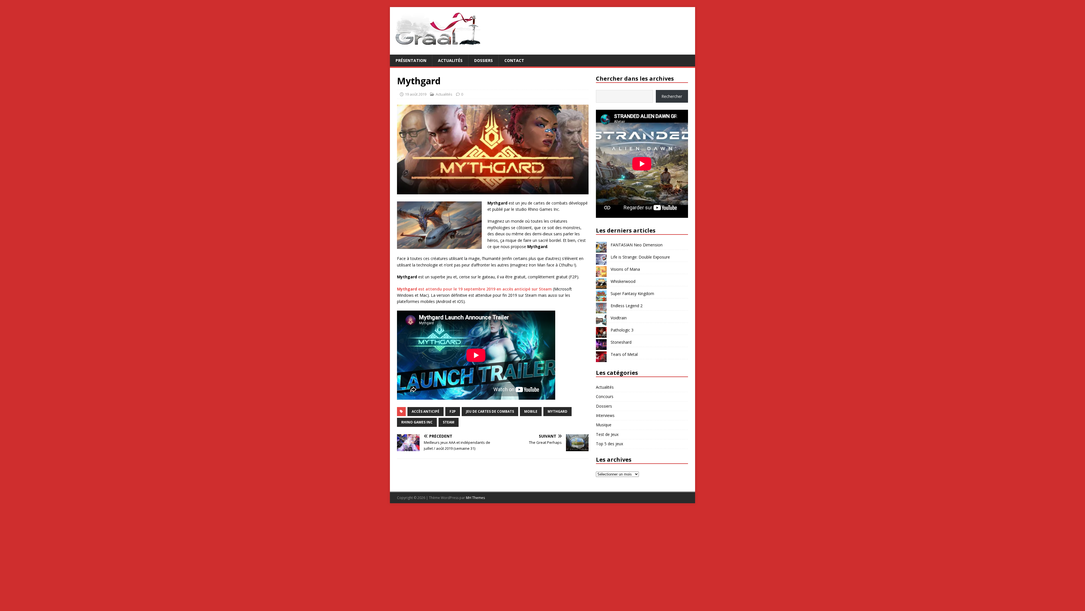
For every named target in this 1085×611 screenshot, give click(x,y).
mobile (530, 411)
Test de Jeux (607, 434)
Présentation (411, 60)
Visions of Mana (625, 269)
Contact (514, 60)
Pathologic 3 (622, 330)
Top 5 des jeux (609, 443)
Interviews (605, 415)
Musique (603, 424)
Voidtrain (619, 317)
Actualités (450, 60)
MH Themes (475, 497)
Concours (604, 396)
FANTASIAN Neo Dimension (637, 245)
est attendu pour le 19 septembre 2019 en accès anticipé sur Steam (474, 289)
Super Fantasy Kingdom (632, 293)
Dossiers (483, 60)
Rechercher (671, 96)
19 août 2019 (415, 94)
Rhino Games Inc (417, 422)
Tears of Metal (624, 354)
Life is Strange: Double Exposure (640, 257)
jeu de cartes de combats (490, 411)
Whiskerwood (623, 281)
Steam (448, 422)
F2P (453, 411)
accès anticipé (425, 411)
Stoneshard (621, 342)
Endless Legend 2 (627, 305)
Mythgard (557, 411)
